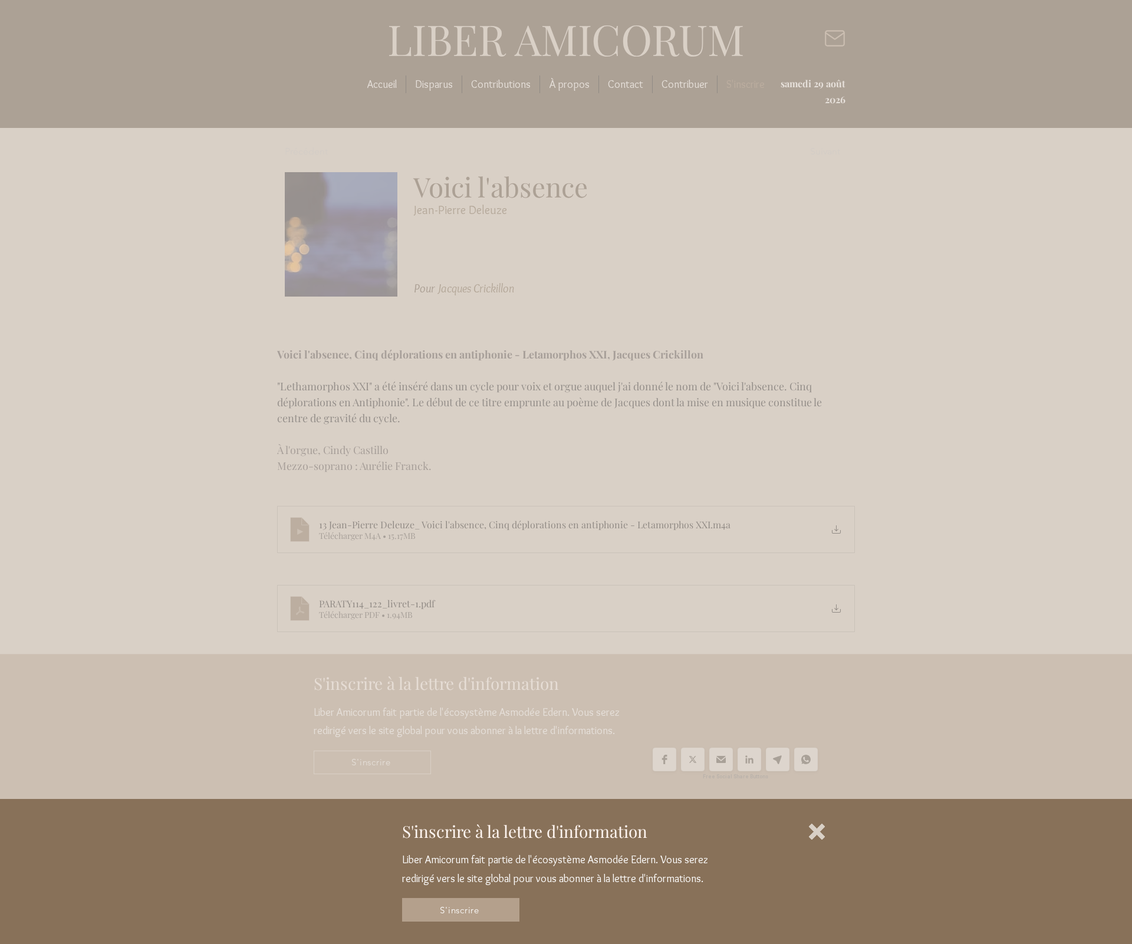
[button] (817, 831)
